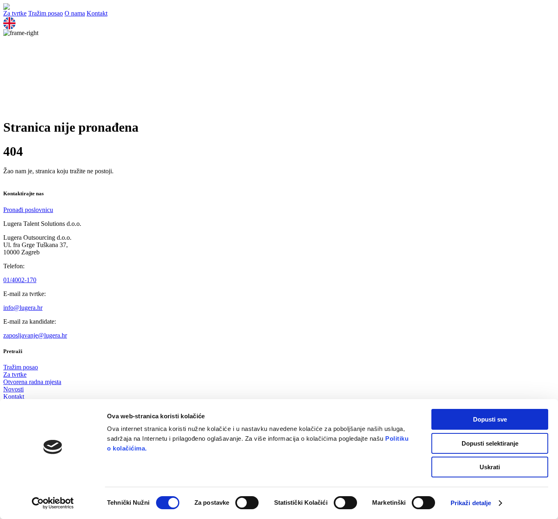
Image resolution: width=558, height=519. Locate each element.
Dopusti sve (490, 419)
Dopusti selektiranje (490, 443)
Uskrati (490, 467)
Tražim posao (45, 13)
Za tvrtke (15, 13)
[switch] (247, 502)
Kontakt (97, 13)
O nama (75, 13)
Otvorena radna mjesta (32, 381)
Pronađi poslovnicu (28, 209)
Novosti (13, 389)
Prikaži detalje (471, 502)
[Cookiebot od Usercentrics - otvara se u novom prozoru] (53, 503)
